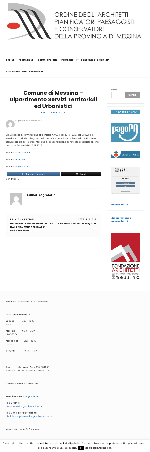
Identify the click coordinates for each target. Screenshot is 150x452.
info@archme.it (31, 396)
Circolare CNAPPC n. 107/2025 (77, 223)
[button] (125, 154)
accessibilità (119, 204)
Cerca (114, 89)
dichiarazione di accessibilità (121, 219)
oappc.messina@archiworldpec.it (24, 406)
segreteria (47, 195)
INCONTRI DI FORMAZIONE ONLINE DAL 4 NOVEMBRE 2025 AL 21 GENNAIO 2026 (31, 227)
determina (20, 159)
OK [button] (80, 448)
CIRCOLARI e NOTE (53, 112)
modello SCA (22, 166)
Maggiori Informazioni (98, 447)
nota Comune (22, 152)
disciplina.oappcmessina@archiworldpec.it (29, 416)
